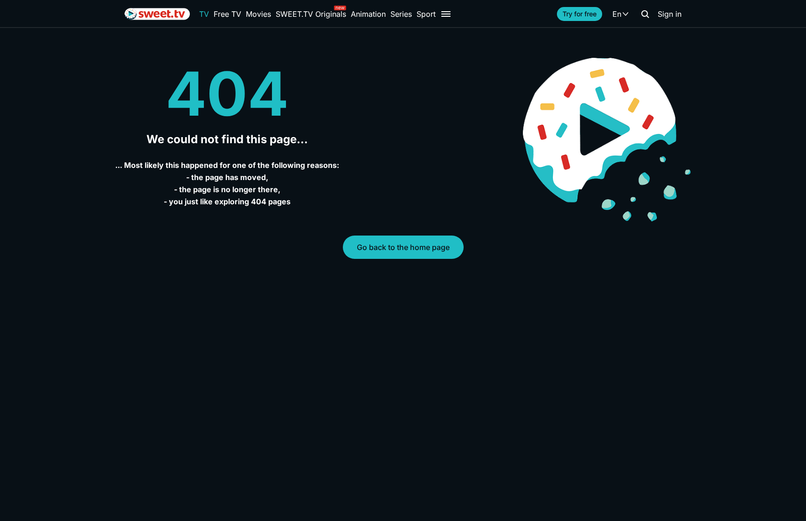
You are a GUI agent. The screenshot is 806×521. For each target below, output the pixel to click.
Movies (258, 14)
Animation (368, 14)
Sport (426, 14)
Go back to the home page (403, 247)
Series (401, 14)
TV (204, 14)
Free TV (227, 14)
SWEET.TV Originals (311, 14)
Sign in (669, 14)
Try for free (580, 14)
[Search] (645, 14)
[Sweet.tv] (157, 14)
